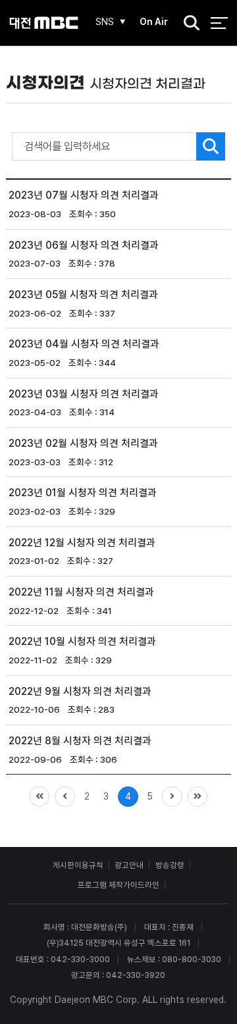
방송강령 (169, 865)
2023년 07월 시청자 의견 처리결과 (84, 195)
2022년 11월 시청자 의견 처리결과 (81, 592)
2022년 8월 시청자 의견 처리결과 (80, 740)
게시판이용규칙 (78, 865)
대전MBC (43, 23)
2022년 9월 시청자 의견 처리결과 (80, 690)
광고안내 (129, 865)
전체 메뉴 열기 (219, 23)
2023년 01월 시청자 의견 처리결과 (83, 492)
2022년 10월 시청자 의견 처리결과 (82, 641)
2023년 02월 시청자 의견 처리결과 (83, 443)
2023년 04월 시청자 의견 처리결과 (84, 344)
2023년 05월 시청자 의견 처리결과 (83, 294)
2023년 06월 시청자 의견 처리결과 (84, 244)
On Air (154, 21)
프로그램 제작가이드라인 (118, 885)
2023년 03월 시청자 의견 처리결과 (84, 393)
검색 (188, 23)
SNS (104, 21)
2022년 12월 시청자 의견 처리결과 (82, 542)
